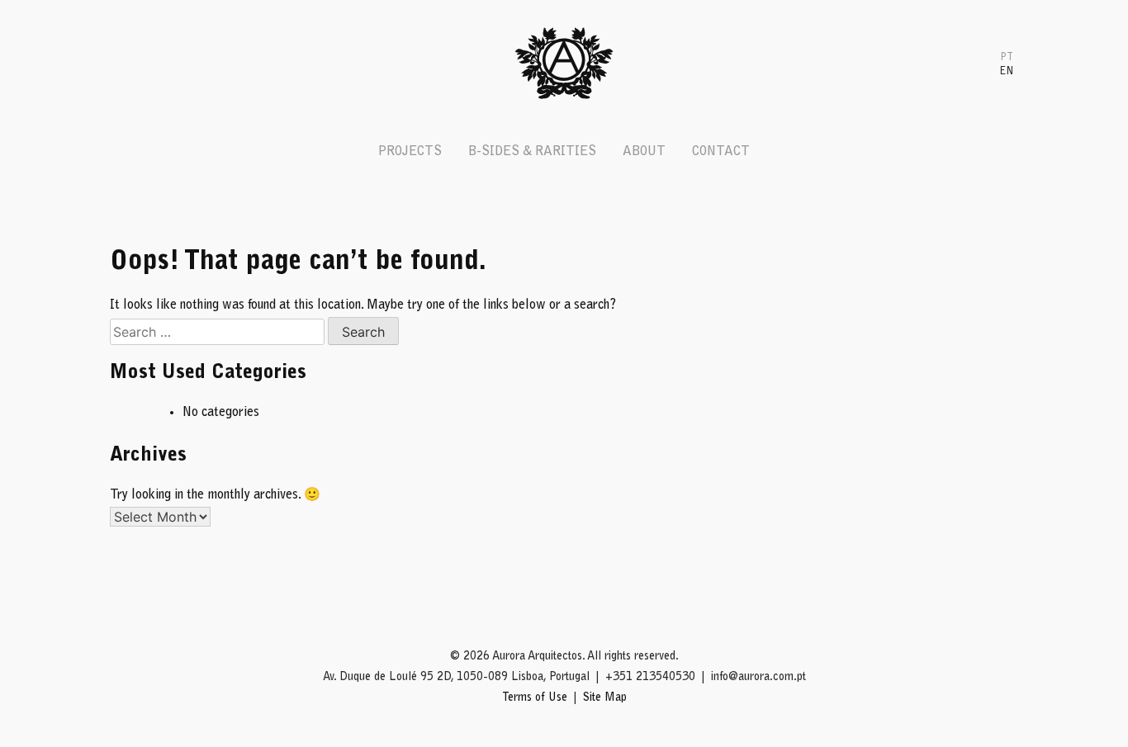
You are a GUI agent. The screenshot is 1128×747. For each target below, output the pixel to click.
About (644, 151)
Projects (410, 151)
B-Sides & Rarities (532, 151)
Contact (721, 151)
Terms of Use (534, 698)
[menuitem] (1006, 57)
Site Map (605, 698)
